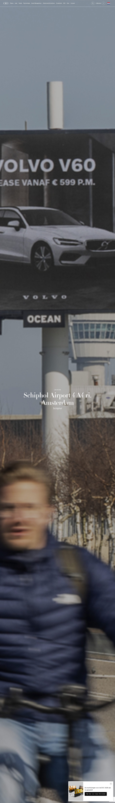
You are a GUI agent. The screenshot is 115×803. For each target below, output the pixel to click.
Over (68, 3)
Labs (16, 3)
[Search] (92, 3)
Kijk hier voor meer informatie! (95, 794)
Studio (20, 3)
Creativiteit (59, 3)
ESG (64, 3)
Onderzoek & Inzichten (49, 3)
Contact (73, 3)
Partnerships (26, 3)
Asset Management (36, 3)
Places (11, 3)
